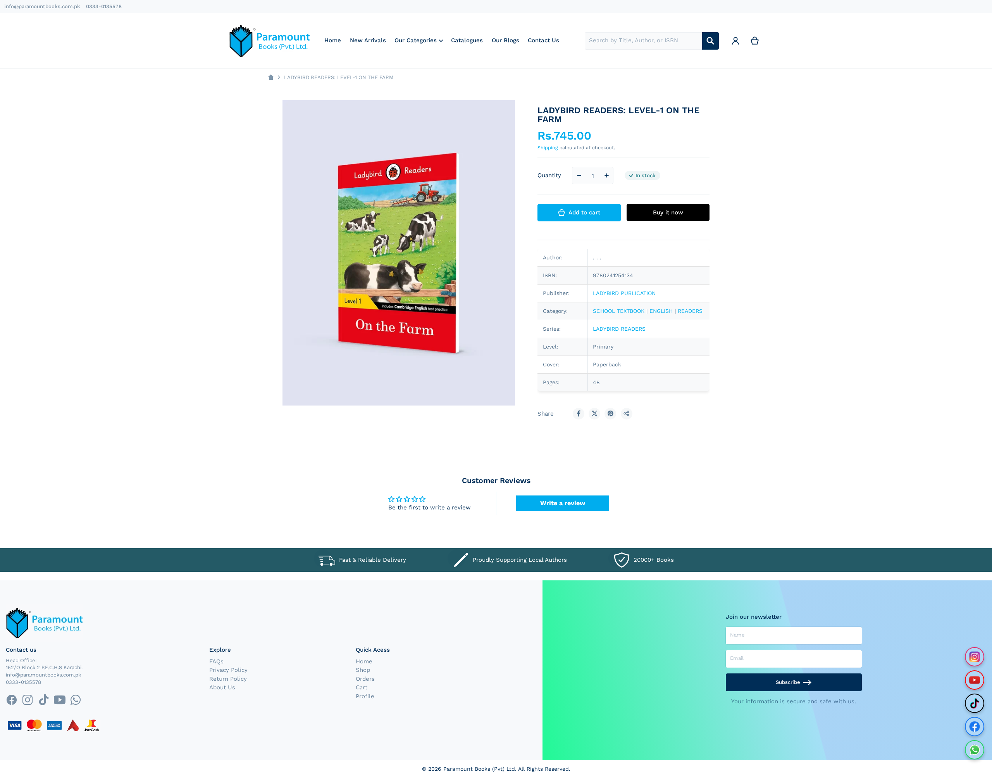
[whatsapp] (75, 700)
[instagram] (28, 700)
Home (364, 661)
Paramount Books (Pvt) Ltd (479, 769)
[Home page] (271, 77)
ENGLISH (661, 311)
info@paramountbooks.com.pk (42, 6)
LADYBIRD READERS (619, 329)
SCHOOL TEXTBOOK (618, 311)
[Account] (735, 41)
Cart (361, 687)
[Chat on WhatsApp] (974, 749)
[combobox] (643, 41)
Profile (365, 696)
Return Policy (228, 678)
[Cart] (755, 41)
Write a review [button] (562, 503)
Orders (365, 678)
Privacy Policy (228, 669)
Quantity (549, 175)
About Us (222, 687)
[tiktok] (44, 700)
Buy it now (668, 212)
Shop (363, 669)
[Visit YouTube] (974, 680)
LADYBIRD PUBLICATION (624, 293)
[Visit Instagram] (974, 656)
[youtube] (59, 700)
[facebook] (11, 700)
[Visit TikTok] (974, 703)
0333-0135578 (104, 6)
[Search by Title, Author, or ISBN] (710, 41)
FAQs (216, 661)
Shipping (547, 147)
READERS (690, 311)
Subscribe (788, 682)
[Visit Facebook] (974, 726)
